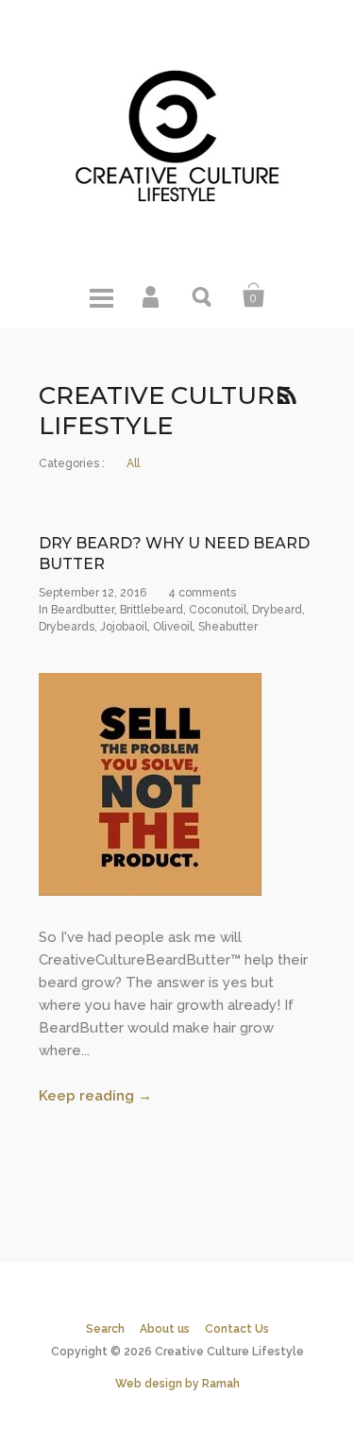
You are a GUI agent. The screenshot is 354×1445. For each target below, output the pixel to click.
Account (152, 295)
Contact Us (237, 1329)
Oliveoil (173, 626)
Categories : (72, 463)
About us (165, 1329)
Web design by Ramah (177, 1383)
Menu (101, 295)
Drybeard (277, 609)
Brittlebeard (151, 609)
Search (203, 295)
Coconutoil (217, 609)
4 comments (202, 592)
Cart (254, 295)
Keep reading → (95, 1095)
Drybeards (66, 626)
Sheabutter (228, 626)
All (133, 463)
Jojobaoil (123, 626)
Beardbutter (82, 609)
